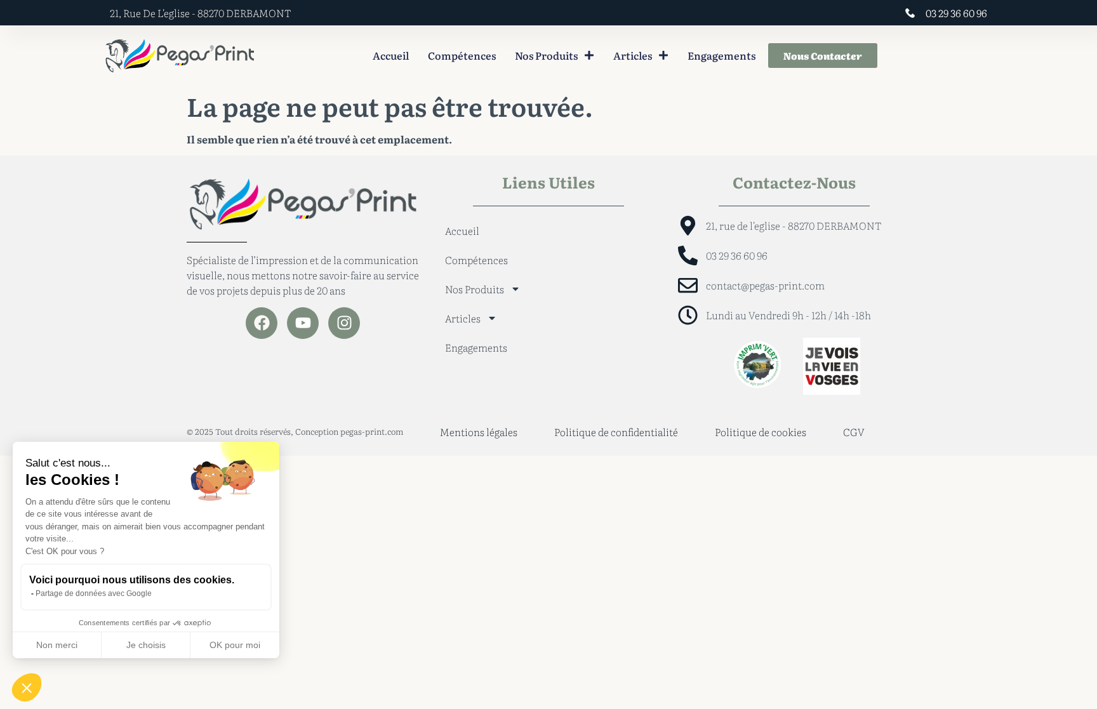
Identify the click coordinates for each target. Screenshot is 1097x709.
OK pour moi (234, 645)
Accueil (391, 55)
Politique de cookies (760, 431)
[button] (26, 687)
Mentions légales (478, 431)
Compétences (462, 55)
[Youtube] (303, 323)
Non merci (56, 645)
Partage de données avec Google (94, 593)
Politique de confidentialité (616, 431)
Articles (632, 55)
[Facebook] (261, 323)
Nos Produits (546, 55)
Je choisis (146, 645)
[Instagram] (344, 323)
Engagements (721, 55)
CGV (854, 431)
